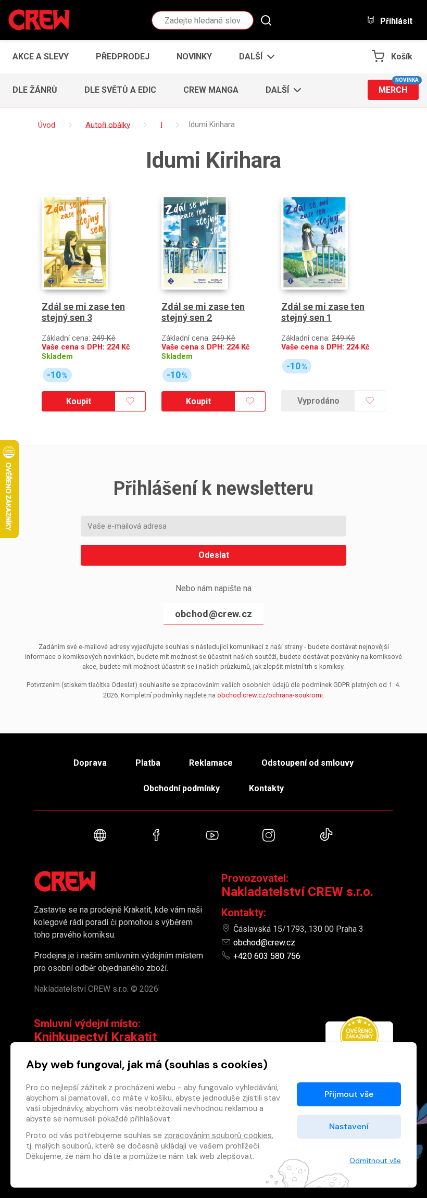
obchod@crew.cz (213, 613)
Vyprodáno (318, 401)
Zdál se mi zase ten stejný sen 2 (203, 312)
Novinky (194, 56)
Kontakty (266, 788)
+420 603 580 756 (266, 956)
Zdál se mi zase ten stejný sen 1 (323, 312)
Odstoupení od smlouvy (307, 763)
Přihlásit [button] (395, 21)
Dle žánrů (34, 90)
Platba (147, 763)
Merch (399, 87)
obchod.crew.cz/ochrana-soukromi (270, 695)
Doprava (90, 763)
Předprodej (122, 56)
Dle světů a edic (120, 90)
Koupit (78, 401)
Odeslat (213, 555)
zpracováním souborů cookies (218, 1135)
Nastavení (349, 1126)
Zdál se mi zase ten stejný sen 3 (83, 312)
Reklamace (211, 763)
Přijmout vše (348, 1094)
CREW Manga (210, 90)
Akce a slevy (40, 56)
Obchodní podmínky (181, 788)
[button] (254, 56)
